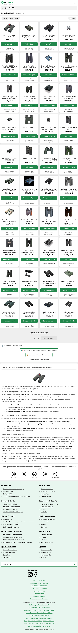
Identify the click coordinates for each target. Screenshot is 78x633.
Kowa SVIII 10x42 (29, 127)
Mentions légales (39, 580)
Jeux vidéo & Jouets (48, 501)
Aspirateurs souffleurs (11, 524)
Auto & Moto (44, 486)
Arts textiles (45, 522)
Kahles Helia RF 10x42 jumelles (29, 221)
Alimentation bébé (10, 504)
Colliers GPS (7, 494)
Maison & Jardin (8, 516)
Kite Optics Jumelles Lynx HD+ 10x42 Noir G (49, 128)
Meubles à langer (47, 542)
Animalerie (6, 486)
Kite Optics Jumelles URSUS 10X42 (9, 159)
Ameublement (8, 519)
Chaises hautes (46, 535)
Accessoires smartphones (12, 535)
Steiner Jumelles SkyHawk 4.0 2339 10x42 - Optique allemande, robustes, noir (48, 251)
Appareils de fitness (10, 550)
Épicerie (42, 547)
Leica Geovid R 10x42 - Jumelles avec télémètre (69, 97)
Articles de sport (9, 552)
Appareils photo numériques (13, 540)
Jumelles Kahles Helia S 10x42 (69, 221)
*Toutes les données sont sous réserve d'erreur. (39, 629)
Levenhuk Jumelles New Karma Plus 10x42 (49, 221)
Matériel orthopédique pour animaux (16, 496)
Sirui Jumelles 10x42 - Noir (29, 282)
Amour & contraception (11, 507)
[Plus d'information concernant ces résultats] (23, 13)
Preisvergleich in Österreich (39, 605)
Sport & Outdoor (8, 547)
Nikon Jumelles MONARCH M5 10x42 (49, 282)
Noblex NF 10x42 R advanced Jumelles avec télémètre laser (48, 313)
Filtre (73, 18)
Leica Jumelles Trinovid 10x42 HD (29, 67)
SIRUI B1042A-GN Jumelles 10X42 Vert (9, 313)
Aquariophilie (8, 491)
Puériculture (44, 531)
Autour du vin (46, 555)
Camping (6, 555)
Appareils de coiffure (10, 509)
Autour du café (46, 550)
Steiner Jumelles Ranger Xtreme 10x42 (9, 251)
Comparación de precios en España (39, 618)
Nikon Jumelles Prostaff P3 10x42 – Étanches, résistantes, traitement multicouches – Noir (29, 97)
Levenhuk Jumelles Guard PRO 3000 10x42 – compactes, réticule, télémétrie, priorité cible (49, 190)
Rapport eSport (39, 596)
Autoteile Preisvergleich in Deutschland (39, 610)
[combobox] (40, 8)
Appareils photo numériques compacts (17, 542)
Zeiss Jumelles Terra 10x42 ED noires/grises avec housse (69, 190)
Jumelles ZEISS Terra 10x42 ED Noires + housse (9, 67)
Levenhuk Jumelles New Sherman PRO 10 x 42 (49, 159)
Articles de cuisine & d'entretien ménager (18, 522)
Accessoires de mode (48, 519)
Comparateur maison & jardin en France (39, 623)
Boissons (44, 557)
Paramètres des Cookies (39, 599)
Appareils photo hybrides (12, 537)
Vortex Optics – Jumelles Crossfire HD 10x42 (29, 251)
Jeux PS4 (44, 512)
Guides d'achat (39, 594)
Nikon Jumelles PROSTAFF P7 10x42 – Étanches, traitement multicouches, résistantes (9, 282)
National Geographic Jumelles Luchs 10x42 (9, 97)
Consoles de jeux (47, 507)
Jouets (43, 537)
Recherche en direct (39, 586)
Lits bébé (44, 540)
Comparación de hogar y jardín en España (39, 621)
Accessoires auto (47, 489)
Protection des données (39, 583)
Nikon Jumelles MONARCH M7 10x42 (29, 313)
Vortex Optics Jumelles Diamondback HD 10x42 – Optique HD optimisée (68, 67)
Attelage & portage (48, 491)
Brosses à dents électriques (13, 512)
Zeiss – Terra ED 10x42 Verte (68, 159)
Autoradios (45, 494)
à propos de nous (39, 591)
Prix (4, 18)
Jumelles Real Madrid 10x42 (68, 313)
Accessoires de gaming (49, 504)
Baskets (44, 527)
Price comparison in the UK (39, 615)
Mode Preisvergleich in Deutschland (39, 613)
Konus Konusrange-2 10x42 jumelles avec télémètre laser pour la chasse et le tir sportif (29, 190)
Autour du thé (46, 552)
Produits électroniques (11, 531)
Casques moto (46, 496)
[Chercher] (2, 8)
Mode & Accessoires (48, 516)
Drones (43, 509)
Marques (13, 18)
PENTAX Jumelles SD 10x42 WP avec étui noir (9, 128)
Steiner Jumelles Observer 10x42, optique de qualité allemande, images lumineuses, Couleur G (49, 97)
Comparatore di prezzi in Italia (39, 626)
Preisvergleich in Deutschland (39, 607)
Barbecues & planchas (11, 527)
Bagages (44, 524)
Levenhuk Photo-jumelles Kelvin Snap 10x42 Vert (9, 36)
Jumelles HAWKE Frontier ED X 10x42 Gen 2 (9, 190)
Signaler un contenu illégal (39, 332)
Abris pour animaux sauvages (13, 489)
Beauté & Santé (8, 501)
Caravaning (7, 557)
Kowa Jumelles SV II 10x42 (68, 282)
